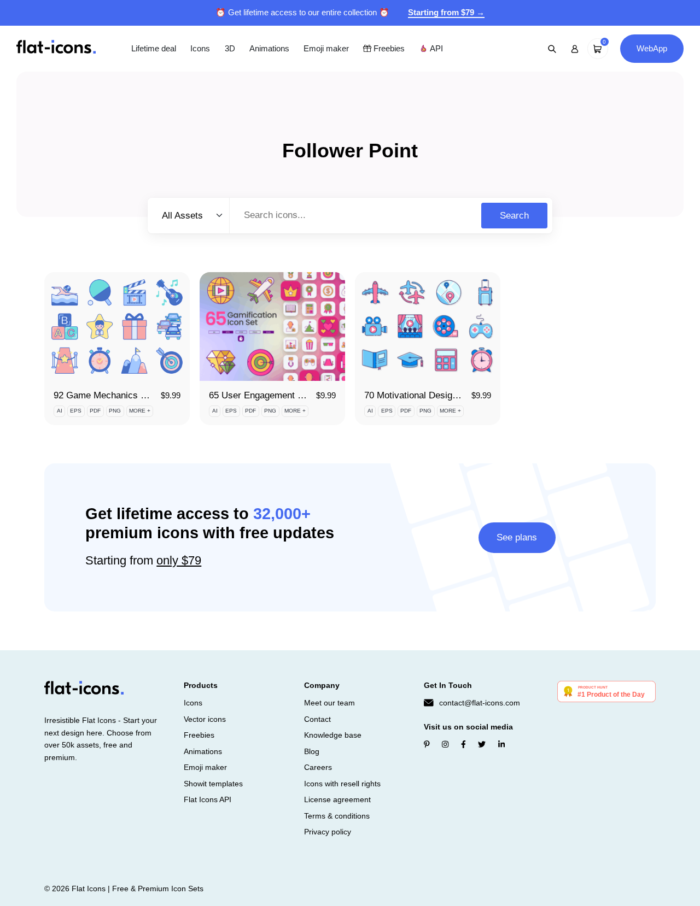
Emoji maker (326, 48)
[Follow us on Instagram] (445, 744)
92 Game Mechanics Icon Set (114, 395)
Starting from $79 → (446, 12)
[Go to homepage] (56, 47)
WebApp (652, 48)
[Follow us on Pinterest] (427, 744)
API (435, 48)
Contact (317, 719)
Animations (269, 48)
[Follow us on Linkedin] (501, 744)
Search (514, 215)
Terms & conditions (337, 815)
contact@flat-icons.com (479, 702)
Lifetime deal (153, 48)
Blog (311, 751)
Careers (318, 767)
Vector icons (205, 719)
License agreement (337, 799)
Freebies (388, 48)
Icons (200, 48)
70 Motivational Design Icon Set (429, 395)
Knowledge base (332, 735)
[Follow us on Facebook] (463, 744)
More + (139, 411)
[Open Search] (552, 48)
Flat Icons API (207, 799)
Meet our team (329, 702)
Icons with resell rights (342, 783)
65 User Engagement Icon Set (270, 395)
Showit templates (213, 783)
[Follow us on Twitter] (482, 744)
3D (230, 48)
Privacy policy (327, 831)
